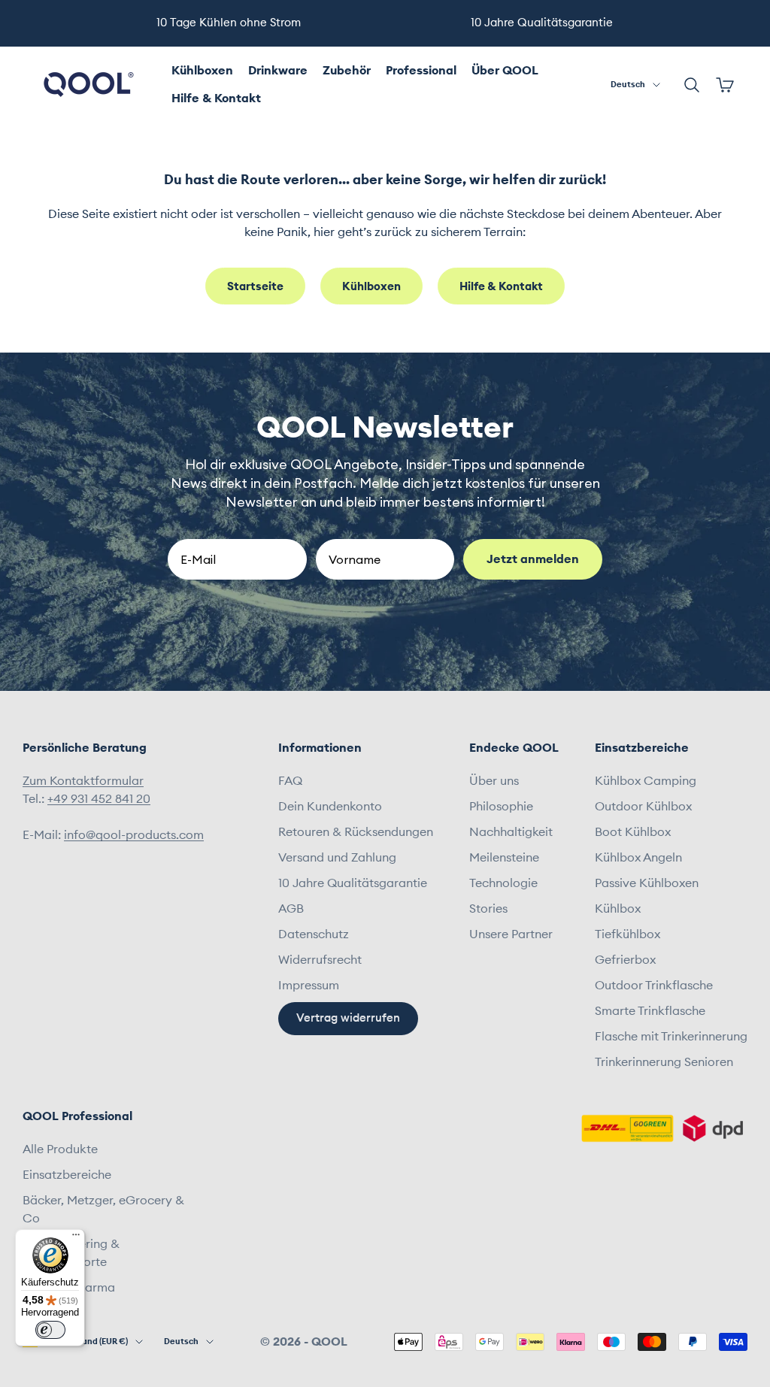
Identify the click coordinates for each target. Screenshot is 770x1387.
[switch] (50, 1330)
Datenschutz (313, 934)
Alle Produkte (60, 1149)
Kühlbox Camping (645, 781)
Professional (421, 71)
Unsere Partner (511, 934)
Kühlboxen (202, 71)
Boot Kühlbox (633, 832)
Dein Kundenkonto (330, 807)
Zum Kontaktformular (83, 781)
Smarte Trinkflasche (650, 1011)
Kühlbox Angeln (638, 858)
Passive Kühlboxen (647, 883)
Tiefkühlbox (627, 934)
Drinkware (278, 71)
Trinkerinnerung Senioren (664, 1062)
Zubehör (347, 71)
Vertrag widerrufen (348, 1018)
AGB (291, 909)
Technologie (503, 883)
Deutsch (628, 84)
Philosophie (501, 807)
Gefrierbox (625, 960)
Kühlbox (618, 909)
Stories (488, 909)
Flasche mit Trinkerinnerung (671, 1037)
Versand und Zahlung (337, 858)
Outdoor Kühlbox (643, 807)
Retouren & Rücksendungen (355, 832)
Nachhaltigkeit (511, 832)
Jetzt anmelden (533, 559)
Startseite (255, 286)
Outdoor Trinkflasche (654, 986)
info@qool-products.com (134, 835)
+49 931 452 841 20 (98, 799)
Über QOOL (504, 71)
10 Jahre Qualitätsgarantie (352, 883)
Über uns (494, 781)
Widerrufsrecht (320, 960)
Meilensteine (504, 858)
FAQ (290, 781)
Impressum (308, 986)
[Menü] (76, 1238)
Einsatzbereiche (67, 1175)
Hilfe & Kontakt (216, 98)
